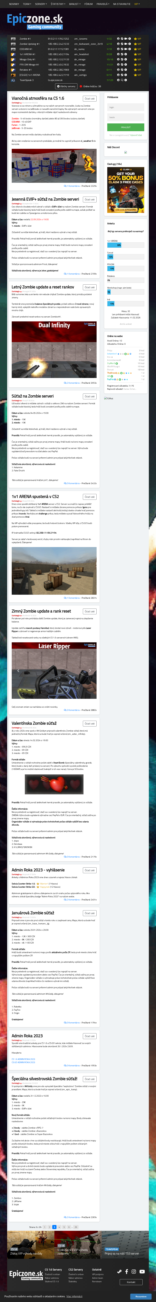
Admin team (97, 1277)
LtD (108, 376)
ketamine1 (112, 353)
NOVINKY (14, 4)
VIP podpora (97, 1274)
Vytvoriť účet (136, 135)
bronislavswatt (114, 360)
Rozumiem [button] (141, 1296)
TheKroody (112, 372)
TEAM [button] (26, 4)
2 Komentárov (73, 382)
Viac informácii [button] (74, 1296)
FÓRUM (88, 4)
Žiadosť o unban (52, 1274)
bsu (109, 356)
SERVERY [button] (40, 4)
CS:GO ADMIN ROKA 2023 (23, 1062)
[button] (137, 4)
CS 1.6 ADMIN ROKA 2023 (23, 1059)
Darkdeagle (16, 103)
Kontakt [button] (131, 1282)
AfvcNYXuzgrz (113, 366)
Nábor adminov (52, 1277)
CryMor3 (111, 363)
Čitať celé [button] (90, 98)
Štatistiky (73, 1281)
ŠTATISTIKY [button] (57, 4)
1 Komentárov (73, 185)
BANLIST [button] (74, 4)
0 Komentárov (73, 483)
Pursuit (110, 369)
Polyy (109, 350)
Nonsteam (97, 1281)
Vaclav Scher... (130, 388)
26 (76, 1227)
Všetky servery (67, 86)
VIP (139, 38)
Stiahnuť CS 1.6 (52, 1281)
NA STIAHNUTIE (121, 4)
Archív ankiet (126, 324)
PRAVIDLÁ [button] (102, 4)
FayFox (110, 379)
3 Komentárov (73, 710)
